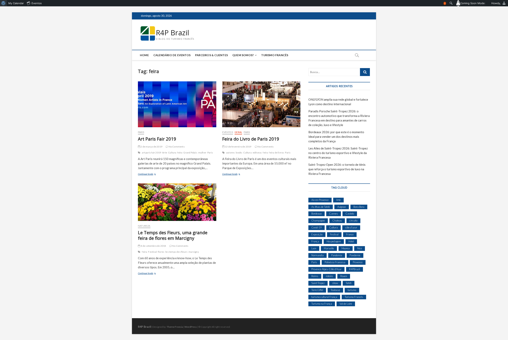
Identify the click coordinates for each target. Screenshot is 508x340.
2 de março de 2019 (151, 146)
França (315, 241)
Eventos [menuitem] (37, 3)
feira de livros (276, 152)
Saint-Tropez (318, 283)
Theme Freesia (175, 326)
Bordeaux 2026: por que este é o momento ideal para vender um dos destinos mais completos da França (336, 136)
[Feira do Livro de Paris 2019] (261, 104)
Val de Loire (346, 303)
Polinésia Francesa (335, 262)
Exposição (316, 234)
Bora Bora (358, 206)
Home (144, 55)
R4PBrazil (354, 269)
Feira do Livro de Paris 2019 (250, 139)
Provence (358, 262)
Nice (359, 248)
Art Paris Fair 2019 (157, 139)
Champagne (318, 220)
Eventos (227, 132)
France (350, 234)
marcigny (194, 251)
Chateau (337, 220)
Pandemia (336, 255)
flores (161, 251)
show (335, 283)
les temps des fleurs (176, 251)
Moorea (346, 248)
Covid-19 (316, 227)
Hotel (351, 241)
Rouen (343, 276)
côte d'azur (351, 227)
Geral (238, 132)
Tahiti (348, 283)
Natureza (144, 225)
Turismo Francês (274, 55)
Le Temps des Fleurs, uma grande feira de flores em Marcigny (172, 235)
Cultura (172, 152)
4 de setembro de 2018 (153, 245)
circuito (353, 220)
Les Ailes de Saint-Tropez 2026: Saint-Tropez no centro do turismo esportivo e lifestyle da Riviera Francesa (338, 152)
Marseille (329, 248)
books (239, 152)
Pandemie (355, 255)
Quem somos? (243, 55)
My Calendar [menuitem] (16, 3)
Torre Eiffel (317, 290)
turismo (352, 290)
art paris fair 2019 (151, 152)
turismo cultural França (324, 297)
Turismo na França (321, 303)
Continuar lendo (148, 174)
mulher (202, 152)
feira (179, 152)
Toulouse (335, 290)
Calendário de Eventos (171, 55)
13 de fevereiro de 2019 (237, 146)
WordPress (191, 326)
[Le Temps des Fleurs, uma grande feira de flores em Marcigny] (177, 202)
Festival (152, 251)
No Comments (176, 146)
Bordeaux (316, 213)
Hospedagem (334, 241)
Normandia (317, 255)
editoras (257, 152)
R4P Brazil (172, 32)
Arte (164, 152)
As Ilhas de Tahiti (320, 206)
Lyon (313, 248)
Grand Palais (190, 152)
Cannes (333, 213)
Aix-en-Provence (320, 199)
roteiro (329, 276)
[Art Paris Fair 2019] (177, 104)
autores (230, 152)
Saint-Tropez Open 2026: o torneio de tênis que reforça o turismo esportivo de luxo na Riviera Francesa (337, 169)
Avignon (341, 206)
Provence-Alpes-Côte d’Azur (326, 269)
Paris (141, 132)
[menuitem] (3, 3)
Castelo (349, 213)
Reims (314, 276)
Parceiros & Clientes (211, 55)
